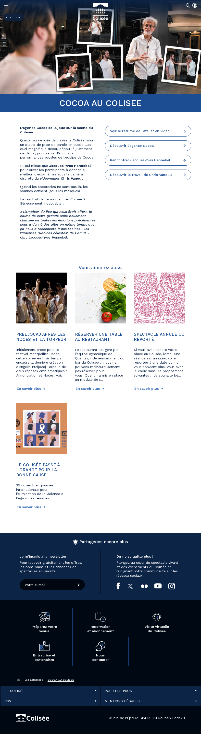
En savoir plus (29, 388)
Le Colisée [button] (14, 690)
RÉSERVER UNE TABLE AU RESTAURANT (99, 337)
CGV (7, 701)
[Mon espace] (193, 5)
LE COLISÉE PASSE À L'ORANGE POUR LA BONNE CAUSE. (38, 469)
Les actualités (34, 679)
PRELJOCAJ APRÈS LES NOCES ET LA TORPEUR (41, 337)
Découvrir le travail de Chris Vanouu (141, 175)
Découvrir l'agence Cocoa (132, 146)
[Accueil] (18, 680)
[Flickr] (147, 586)
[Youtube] (161, 586)
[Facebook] (121, 586)
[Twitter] (133, 586)
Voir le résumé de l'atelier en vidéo (140, 131)
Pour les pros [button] (118, 690)
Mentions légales (122, 701)
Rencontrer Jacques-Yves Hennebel (140, 160)
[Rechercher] (187, 5)
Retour (15, 17)
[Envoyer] (79, 584)
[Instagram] (174, 586)
